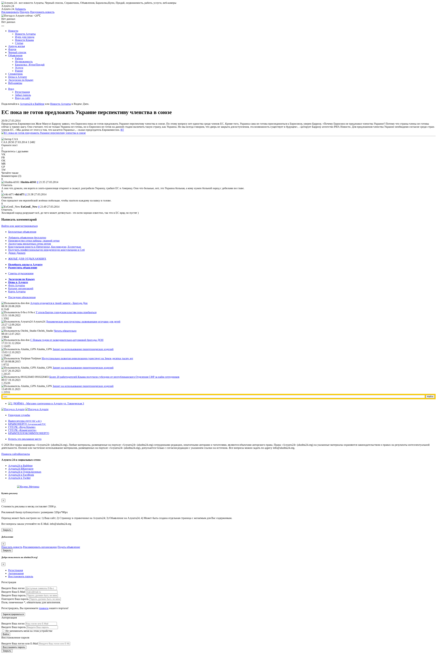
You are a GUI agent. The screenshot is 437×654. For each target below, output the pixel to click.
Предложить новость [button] (42, 12)
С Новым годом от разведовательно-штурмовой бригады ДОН (66, 340)
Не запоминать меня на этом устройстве (28, 630)
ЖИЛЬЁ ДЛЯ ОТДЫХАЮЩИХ (27, 258)
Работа (19, 58)
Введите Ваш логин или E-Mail (19, 643)
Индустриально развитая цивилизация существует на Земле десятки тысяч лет (87, 358)
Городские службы (19, 415)
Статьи (19, 43)
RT (122, 129)
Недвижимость (24, 61)
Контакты (24, 454)
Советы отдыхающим (20, 273)
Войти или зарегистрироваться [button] (19, 225)
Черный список (17, 52)
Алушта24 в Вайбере (20, 465)
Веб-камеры (15, 83)
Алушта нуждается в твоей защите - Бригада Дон (59, 303)
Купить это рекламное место (24, 439)
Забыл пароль (23, 95)
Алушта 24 (7, 9)
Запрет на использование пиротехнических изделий (83, 349)
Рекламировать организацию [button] (40, 547)
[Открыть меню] (2, 25)
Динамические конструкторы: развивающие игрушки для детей (83, 321)
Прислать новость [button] (11, 547)
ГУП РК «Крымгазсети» (22, 430)
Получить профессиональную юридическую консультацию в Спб (46, 249)
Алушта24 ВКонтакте (20, 468)
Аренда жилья (16, 46)
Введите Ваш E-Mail (13, 591)
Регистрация (22, 91)
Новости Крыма (24, 40)
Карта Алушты (17, 291)
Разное (19, 70)
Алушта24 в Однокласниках (24, 471)
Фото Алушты (16, 285)
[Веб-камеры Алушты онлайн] (36, 409)
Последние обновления (22, 297)
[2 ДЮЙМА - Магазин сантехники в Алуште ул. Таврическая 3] (46, 403)
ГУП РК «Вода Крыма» (22, 427)
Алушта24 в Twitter (19, 477)
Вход (11, 88)
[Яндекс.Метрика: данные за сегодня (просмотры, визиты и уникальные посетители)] (28, 486)
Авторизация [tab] (16, 573)
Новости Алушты (25, 33)
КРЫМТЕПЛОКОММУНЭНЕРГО (28, 433)
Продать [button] (24, 12)
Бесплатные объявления (22, 231)
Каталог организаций (20, 288)
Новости (13, 30)
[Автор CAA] (9, 139)
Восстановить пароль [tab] (20, 576)
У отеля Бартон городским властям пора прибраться (66, 312)
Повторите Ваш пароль (15, 598)
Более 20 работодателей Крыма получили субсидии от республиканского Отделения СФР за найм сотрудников (114, 376)
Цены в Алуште (17, 76)
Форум (12, 49)
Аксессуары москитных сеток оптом (29, 243)
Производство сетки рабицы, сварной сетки (34, 240)
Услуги (19, 67)
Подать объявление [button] (69, 547)
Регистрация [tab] (15, 570)
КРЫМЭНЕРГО (27, 424)
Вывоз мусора (25, 420)
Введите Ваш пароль (13, 595)
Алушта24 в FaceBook (21, 474)
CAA (4, 142)
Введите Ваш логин (13, 588)
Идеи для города (24, 37)
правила (43, 608)
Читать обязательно (65, 330)
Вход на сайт (22, 98)
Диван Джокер (16, 252)
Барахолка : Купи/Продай (30, 64)
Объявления (15, 55)
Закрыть (7, 530)
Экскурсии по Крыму (20, 80)
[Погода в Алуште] (13, 409)
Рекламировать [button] (10, 12)
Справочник (15, 73)
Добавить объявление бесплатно (27, 237)
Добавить (20, 9)
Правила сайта (9, 454)
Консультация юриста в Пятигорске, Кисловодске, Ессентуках (44, 246)
